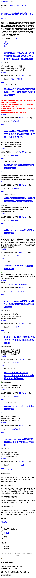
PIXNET (8, 553)
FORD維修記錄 (15, 429)
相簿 (5, 42)
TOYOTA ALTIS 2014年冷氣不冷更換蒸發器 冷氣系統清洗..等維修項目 (19, 442)
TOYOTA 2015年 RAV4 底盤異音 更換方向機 (14, 284)
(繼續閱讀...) (4, 72)
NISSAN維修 (15, 396)
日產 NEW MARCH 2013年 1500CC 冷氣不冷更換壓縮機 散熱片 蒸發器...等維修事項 (19, 376)
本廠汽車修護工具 (16, 79)
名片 (5, 46)
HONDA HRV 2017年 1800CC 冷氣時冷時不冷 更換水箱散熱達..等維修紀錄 (19, 340)
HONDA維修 (15, 327)
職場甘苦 (14, 38)
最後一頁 (9, 470)
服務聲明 (18, 555)
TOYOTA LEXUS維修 (17, 291)
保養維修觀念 (15, 121)
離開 (10, 575)
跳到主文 (3, 18)
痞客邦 (21, 75)
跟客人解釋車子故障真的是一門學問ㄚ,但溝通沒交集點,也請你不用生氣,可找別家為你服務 (19, 134)
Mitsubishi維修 (15, 255)
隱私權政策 (29, 553)
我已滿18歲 (4, 575)
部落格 (6, 44)
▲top (2, 82)
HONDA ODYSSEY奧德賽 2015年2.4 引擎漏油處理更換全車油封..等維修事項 (19, 304)
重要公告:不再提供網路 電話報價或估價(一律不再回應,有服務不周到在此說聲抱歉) (19, 92)
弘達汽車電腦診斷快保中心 (17, 13)
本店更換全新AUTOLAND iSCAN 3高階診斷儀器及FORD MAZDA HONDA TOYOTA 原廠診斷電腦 (19, 56)
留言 (24, 75)
